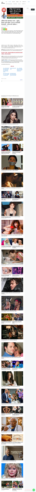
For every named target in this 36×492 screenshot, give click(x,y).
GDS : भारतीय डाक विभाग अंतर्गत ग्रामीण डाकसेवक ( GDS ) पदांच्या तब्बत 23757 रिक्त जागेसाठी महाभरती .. (6, 70)
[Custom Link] (34, 490)
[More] (6, 29)
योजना (20, 1)
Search (33, 9)
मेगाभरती (29, 1)
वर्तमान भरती (10, 1)
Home (6, 1)
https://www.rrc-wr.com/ (6, 60)
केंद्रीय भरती (13, 1)
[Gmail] (2, 29)
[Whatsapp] (4, 29)
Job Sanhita (3, 3)
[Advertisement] (12, 40)
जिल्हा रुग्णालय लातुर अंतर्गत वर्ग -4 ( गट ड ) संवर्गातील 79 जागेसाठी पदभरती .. (6, 74)
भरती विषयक (17, 1)
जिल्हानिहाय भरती (24, 1)
